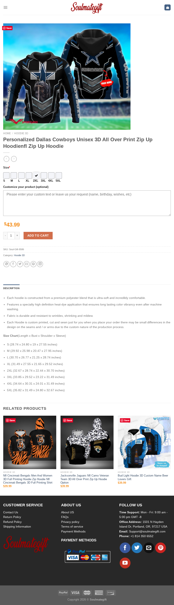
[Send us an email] (148, 547)
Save (9, 28)
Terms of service (72, 526)
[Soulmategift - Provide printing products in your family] (87, 7)
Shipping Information (17, 526)
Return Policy (12, 517)
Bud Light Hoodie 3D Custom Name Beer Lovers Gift (143, 477)
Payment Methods (73, 531)
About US (67, 512)
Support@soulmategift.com (147, 531)
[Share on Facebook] (13, 264)
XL (27, 180)
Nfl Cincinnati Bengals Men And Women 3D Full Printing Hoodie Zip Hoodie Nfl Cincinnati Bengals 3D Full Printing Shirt (27, 479)
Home (7, 133)
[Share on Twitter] (20, 264)
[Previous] (3, 455)
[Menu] (5, 7)
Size (6, 167)
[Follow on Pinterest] (160, 547)
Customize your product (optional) (25, 186)
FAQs (65, 517)
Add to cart (38, 235)
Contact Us (10, 512)
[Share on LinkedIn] (40, 264)
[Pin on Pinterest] (33, 264)
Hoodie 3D (21, 133)
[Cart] (167, 7)
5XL (58, 180)
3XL (43, 180)
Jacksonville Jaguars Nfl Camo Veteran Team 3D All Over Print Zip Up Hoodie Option (84, 479)
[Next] (170, 455)
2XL (35, 180)
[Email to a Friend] (27, 264)
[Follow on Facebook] (125, 547)
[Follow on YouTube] (125, 563)
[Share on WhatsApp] (6, 264)
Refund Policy (12, 522)
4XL (50, 180)
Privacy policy (70, 522)
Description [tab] (11, 288)
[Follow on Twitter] (137, 547)
